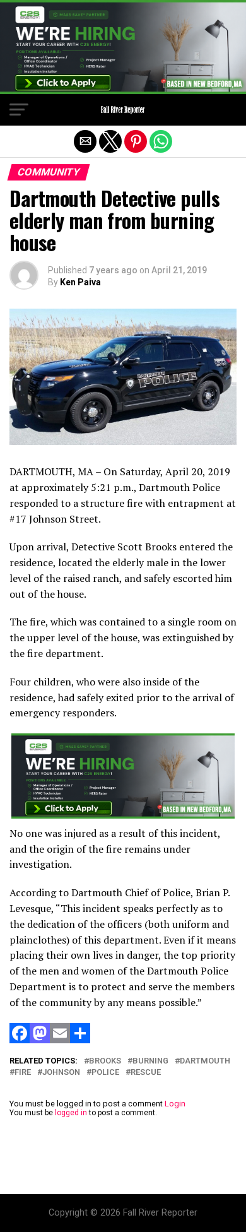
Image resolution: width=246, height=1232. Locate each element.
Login (175, 1103)
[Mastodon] (40, 1040)
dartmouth (205, 1061)
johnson (61, 1073)
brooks (105, 1061)
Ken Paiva (80, 282)
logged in (71, 1112)
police (105, 1073)
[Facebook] (19, 1040)
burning (150, 1061)
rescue (146, 1073)
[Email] (60, 1040)
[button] (18, 110)
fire (23, 1073)
